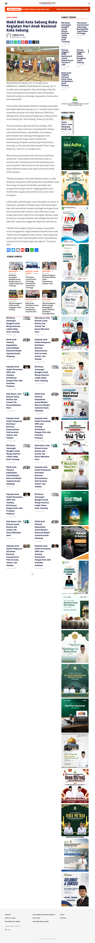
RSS (9, 930)
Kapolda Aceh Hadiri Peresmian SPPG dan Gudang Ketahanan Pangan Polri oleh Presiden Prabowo (14, 376)
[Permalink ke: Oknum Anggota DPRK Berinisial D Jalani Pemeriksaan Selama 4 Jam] (49, 266)
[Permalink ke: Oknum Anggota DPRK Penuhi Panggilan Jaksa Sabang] (16, 294)
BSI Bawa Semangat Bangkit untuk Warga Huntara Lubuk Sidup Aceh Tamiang (16, 280)
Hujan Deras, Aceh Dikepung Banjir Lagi (66, 125)
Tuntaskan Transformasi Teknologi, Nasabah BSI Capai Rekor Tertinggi (30, 282)
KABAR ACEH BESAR (31, 299)
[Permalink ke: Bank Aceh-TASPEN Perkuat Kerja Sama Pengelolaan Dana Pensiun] (32, 294)
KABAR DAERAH (11, 17)
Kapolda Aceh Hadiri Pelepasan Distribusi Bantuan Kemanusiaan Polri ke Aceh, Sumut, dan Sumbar (43, 349)
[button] (8, 42)
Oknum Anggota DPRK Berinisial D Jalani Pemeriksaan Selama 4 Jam (49, 279)
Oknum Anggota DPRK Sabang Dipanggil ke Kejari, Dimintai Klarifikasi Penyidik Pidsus (48, 308)
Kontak (63, 918)
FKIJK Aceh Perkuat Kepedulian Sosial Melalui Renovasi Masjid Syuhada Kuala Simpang (45, 9)
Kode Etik (36, 918)
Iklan (62, 915)
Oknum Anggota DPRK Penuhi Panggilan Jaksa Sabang (15, 306)
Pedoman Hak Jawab (12, 921)
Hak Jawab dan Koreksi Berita (44, 915)
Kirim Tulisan (10, 918)
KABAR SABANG (46, 271)
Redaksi (8, 915)
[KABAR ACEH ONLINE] (47, 3)
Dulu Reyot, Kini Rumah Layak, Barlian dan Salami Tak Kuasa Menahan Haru (42, 324)
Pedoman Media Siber (41, 921)
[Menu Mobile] (9, 3)
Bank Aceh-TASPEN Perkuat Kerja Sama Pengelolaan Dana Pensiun (32, 307)
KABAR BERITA (29, 271)
